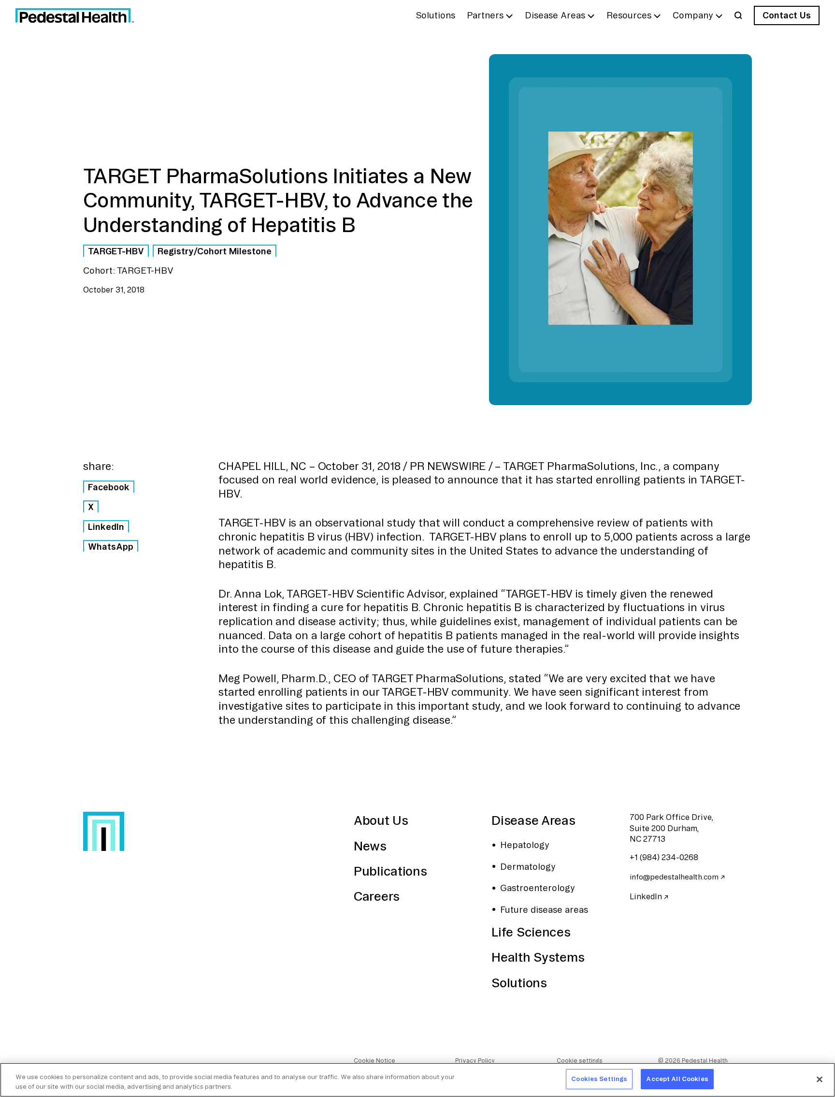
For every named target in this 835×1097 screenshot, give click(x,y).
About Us (381, 820)
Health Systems (537, 957)
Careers (377, 896)
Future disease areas (544, 909)
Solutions (519, 983)
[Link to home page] (74, 15)
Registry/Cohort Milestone (215, 251)
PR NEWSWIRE (448, 466)
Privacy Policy (475, 1060)
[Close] (819, 1079)
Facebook (109, 487)
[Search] (738, 15)
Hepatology (524, 844)
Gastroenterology (537, 887)
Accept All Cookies (677, 1078)
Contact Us (787, 15)
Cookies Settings (599, 1078)
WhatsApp (110, 546)
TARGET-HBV (116, 251)
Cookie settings (580, 1060)
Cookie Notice (374, 1060)
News (370, 846)
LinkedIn (106, 526)
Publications (390, 871)
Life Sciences (530, 932)
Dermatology (528, 866)
